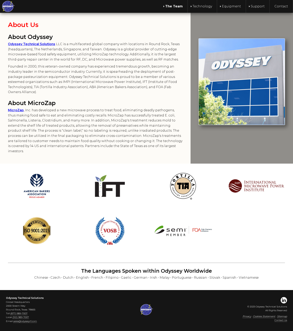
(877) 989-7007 (19, 313)
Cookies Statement (264, 316)
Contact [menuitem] (281, 6)
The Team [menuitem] (174, 6)
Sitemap (282, 316)
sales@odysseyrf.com (25, 321)
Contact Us (280, 320)
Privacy (247, 316)
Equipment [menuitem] (231, 6)
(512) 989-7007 (21, 317)
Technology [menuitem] (202, 6)
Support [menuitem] (258, 6)
